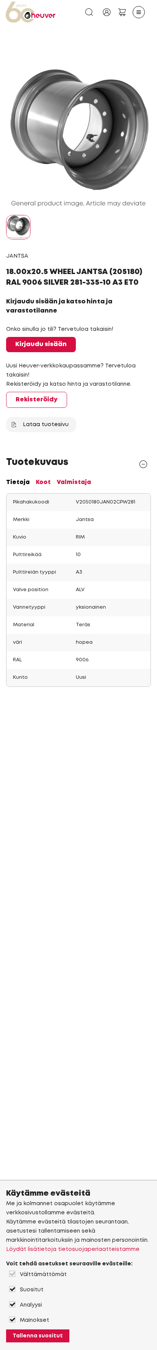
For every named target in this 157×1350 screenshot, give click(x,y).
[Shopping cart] (122, 12)
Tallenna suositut (38, 1336)
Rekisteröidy (37, 399)
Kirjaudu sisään (41, 344)
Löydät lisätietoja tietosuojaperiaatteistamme (72, 1249)
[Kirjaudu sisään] (106, 12)
